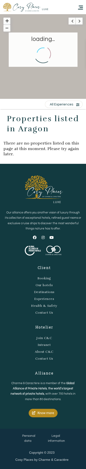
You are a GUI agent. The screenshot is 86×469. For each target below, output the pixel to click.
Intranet (44, 345)
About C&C (44, 352)
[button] (43, 413)
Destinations (44, 292)
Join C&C (44, 338)
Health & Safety (44, 306)
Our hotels (44, 285)
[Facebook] (34, 237)
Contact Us (44, 313)
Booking (44, 278)
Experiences (44, 299)
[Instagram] (43, 237)
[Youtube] (51, 237)
